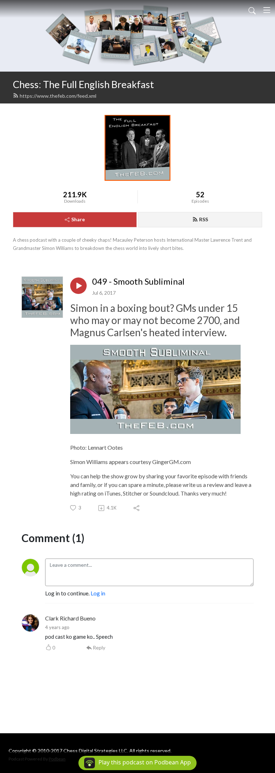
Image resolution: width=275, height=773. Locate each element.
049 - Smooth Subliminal (138, 281)
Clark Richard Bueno (70, 618)
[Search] (252, 10)
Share (78, 219)
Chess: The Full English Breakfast (83, 84)
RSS (203, 219)
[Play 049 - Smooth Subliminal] (78, 285)
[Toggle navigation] (267, 10)
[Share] (137, 508)
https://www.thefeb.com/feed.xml (58, 96)
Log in (98, 593)
